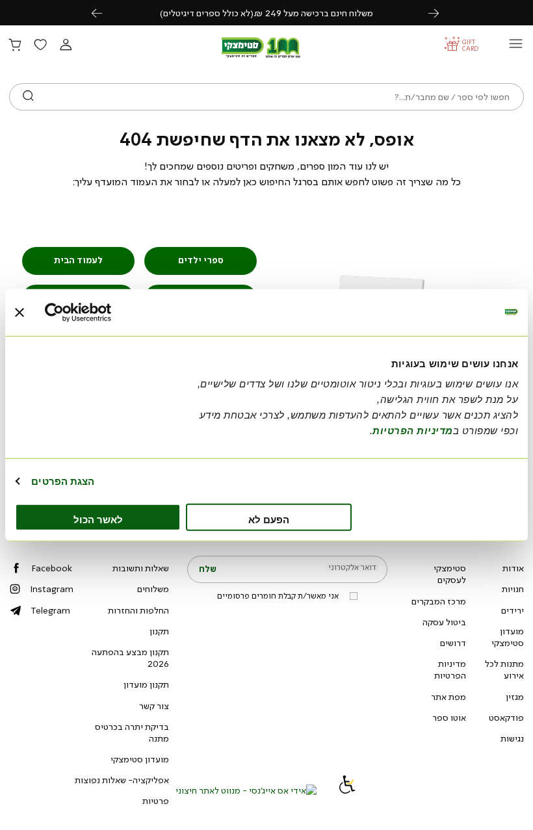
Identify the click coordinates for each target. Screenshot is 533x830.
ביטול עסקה (444, 622)
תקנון (159, 631)
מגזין (515, 697)
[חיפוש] (28, 96)
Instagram (51, 589)
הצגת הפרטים (62, 480)
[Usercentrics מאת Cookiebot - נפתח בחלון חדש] (102, 312)
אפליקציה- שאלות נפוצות (122, 780)
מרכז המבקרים (438, 601)
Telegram (50, 610)
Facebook (51, 568)
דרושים (453, 643)
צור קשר (154, 706)
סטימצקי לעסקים (450, 574)
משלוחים (153, 589)
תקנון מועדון (146, 684)
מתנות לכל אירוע (504, 669)
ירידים (512, 610)
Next (440, 12)
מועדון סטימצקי (507, 637)
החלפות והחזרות (138, 610)
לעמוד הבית (78, 260)
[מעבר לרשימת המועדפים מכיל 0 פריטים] (40, 45)
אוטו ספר (449, 717)
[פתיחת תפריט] (516, 47)
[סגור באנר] (19, 312)
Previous (104, 12)
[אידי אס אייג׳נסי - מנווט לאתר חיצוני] (246, 790)
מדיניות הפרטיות (450, 669)
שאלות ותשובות (140, 568)
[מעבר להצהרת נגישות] (347, 790)
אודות (513, 568)
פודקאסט (506, 717)
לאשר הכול (98, 519)
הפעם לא (268, 519)
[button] (66, 45)
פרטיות (155, 801)
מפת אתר (448, 697)
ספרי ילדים (201, 260)
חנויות (513, 589)
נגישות (512, 738)
